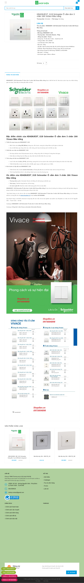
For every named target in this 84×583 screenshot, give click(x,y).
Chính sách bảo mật (11, 518)
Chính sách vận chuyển (12, 509)
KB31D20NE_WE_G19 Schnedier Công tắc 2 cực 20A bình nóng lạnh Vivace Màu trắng (17, 458)
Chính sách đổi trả (10, 515)
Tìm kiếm (38, 581)
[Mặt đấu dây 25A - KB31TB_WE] (66, 440)
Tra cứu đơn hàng (49, 483)
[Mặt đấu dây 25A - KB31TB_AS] (42, 440)
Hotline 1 (9, 576)
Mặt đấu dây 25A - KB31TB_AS (42, 456)
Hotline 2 (9, 580)
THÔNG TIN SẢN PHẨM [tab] (12, 74)
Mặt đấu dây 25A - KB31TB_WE (66, 456)
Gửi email (72, 572)
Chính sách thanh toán (12, 506)
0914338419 (12, 488)
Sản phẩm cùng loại (14, 426)
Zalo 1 (8, 568)
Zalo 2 (8, 572)
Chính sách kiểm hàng (12, 512)
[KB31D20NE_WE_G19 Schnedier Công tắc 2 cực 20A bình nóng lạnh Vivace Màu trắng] (17, 440)
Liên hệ (46, 489)
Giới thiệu (47, 477)
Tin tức (46, 486)
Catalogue (47, 480)
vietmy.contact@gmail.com (16, 492)
